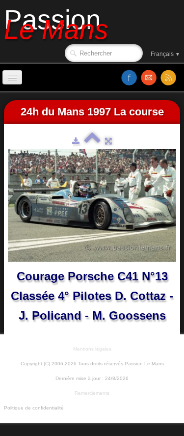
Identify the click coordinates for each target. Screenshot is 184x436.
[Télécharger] (75, 140)
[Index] (92, 140)
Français (165, 54)
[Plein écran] (108, 140)
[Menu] (12, 77)
